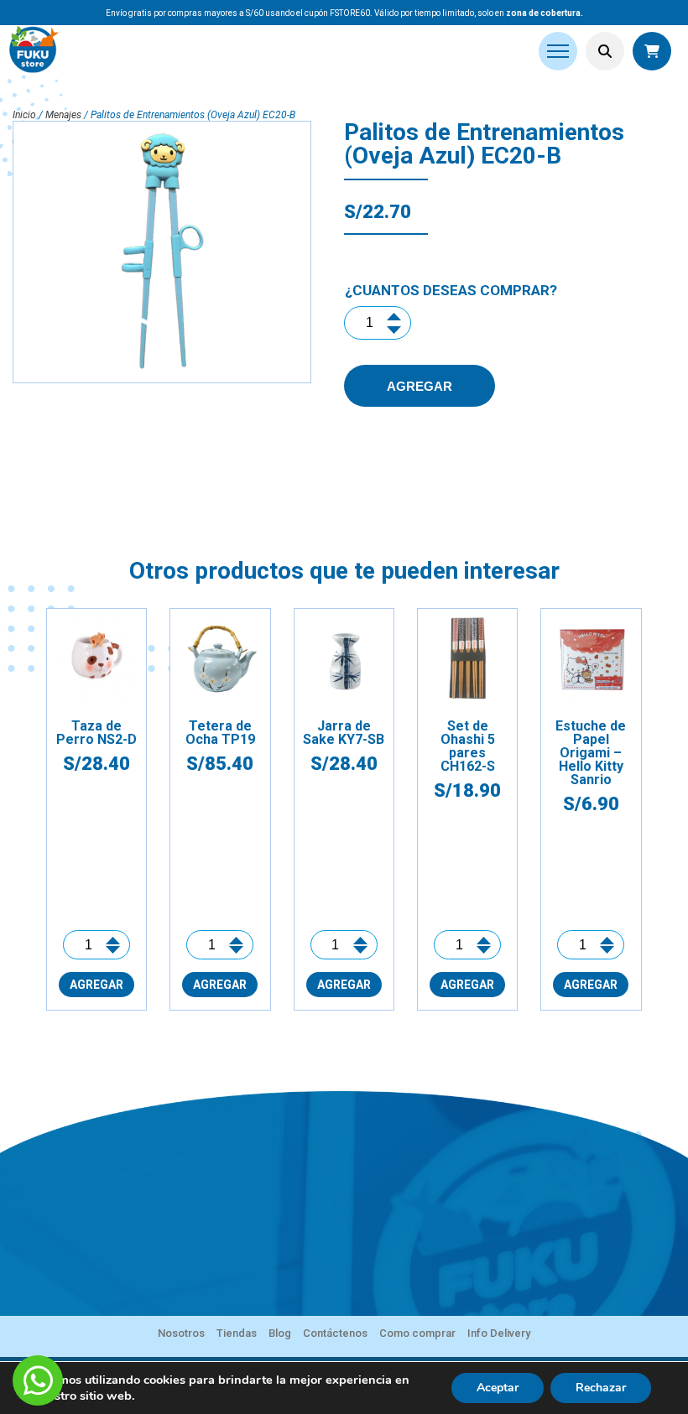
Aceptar (498, 1388)
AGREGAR (419, 386)
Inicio (24, 115)
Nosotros (181, 1333)
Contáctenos (335, 1333)
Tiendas (236, 1333)
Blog (279, 1333)
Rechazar (601, 1388)
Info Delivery (498, 1333)
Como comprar (417, 1333)
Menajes (63, 115)
